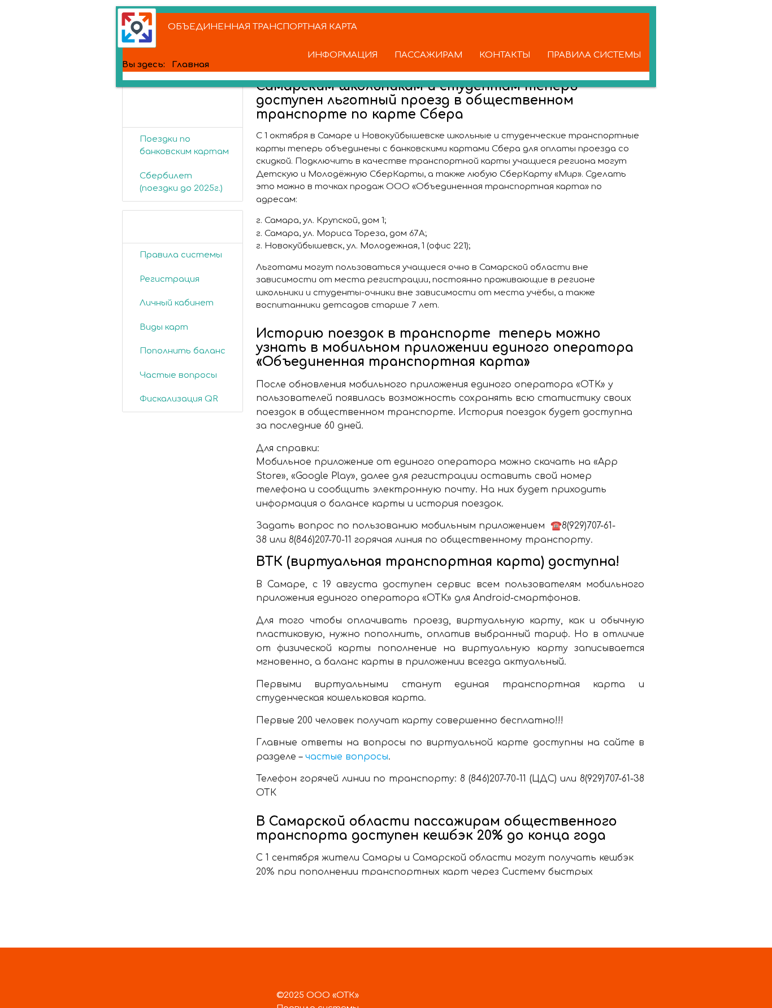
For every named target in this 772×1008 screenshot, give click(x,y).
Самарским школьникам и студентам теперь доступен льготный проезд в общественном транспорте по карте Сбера (417, 100)
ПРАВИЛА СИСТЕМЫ (594, 55)
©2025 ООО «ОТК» (317, 995)
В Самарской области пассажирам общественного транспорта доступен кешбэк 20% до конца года (436, 828)
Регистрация (169, 279)
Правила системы (181, 255)
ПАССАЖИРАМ (428, 55)
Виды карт (164, 327)
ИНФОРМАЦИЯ (342, 55)
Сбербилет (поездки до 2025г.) (181, 182)
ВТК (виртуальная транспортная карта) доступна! (437, 562)
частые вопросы (346, 757)
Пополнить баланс (182, 351)
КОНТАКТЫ (504, 55)
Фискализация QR (179, 399)
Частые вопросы (178, 375)
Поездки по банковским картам (184, 145)
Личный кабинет (177, 303)
